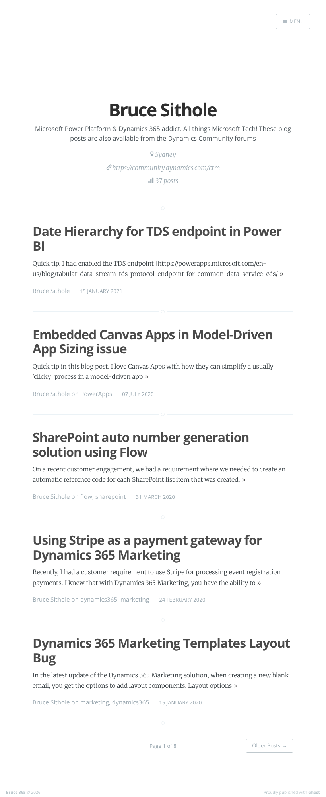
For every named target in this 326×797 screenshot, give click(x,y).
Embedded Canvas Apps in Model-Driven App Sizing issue (153, 342)
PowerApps (96, 394)
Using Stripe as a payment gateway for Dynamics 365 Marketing (147, 547)
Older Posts (269, 745)
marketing (134, 600)
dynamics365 (98, 600)
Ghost (314, 792)
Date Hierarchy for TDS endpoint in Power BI (157, 239)
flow (86, 497)
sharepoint (110, 497)
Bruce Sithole (51, 291)
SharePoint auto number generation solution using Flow (141, 445)
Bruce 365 (16, 792)
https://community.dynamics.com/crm (166, 168)
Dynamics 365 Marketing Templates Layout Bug (161, 650)
